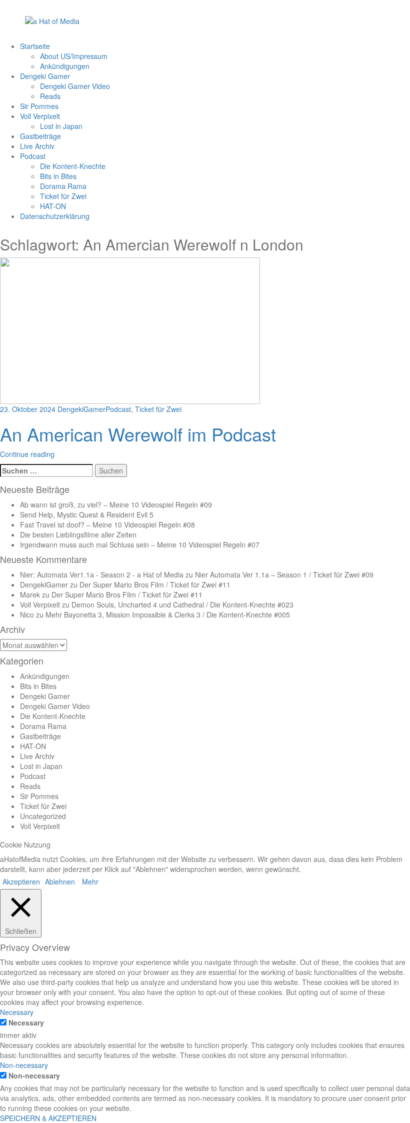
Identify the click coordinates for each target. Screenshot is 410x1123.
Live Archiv (37, 146)
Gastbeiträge (40, 136)
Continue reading (27, 454)
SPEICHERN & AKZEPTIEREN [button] (48, 1118)
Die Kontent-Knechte (73, 166)
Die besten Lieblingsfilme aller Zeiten (78, 535)
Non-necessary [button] (24, 1065)
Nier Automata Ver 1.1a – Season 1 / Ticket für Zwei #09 (284, 575)
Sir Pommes (39, 106)
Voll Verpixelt (40, 116)
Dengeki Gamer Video (75, 86)
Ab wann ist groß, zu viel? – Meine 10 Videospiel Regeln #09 (116, 505)
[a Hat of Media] (52, 20)
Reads (50, 96)
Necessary (26, 1023)
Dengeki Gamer (45, 76)
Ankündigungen (65, 66)
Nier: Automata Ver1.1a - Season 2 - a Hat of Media (102, 575)
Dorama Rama (63, 186)
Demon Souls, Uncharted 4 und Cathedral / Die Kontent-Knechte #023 (183, 605)
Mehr (90, 881)
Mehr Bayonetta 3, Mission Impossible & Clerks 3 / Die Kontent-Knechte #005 (168, 615)
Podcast (33, 156)
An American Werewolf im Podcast (138, 433)
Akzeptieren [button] (21, 881)
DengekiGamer (82, 409)
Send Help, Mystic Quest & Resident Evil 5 (87, 515)
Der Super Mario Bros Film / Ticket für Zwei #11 (155, 585)
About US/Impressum (74, 56)
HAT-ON (53, 206)
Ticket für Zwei (63, 196)
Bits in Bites (58, 176)
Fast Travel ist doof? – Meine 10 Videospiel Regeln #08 (107, 525)
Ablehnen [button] (60, 881)
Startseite (35, 46)
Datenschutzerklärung (55, 216)
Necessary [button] (17, 1012)
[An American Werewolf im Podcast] (130, 330)
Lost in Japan (61, 126)
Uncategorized (43, 816)
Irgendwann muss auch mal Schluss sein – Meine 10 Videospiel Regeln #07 (140, 545)
